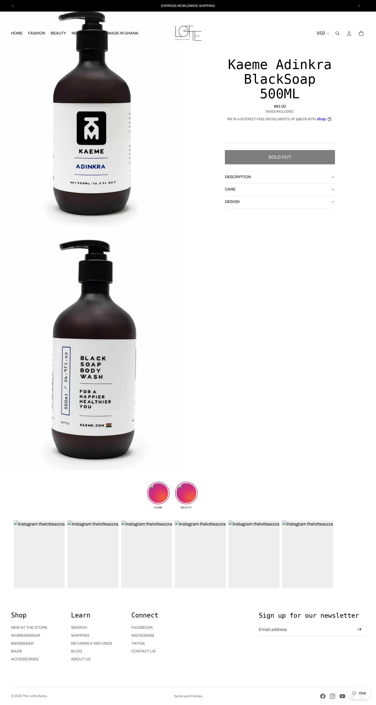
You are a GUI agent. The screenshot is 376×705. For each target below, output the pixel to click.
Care (230, 189)
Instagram (142, 635)
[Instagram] (332, 696)
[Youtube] (342, 696)
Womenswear (25, 635)
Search (79, 627)
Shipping (80, 635)
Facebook (142, 627)
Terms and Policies (188, 696)
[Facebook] (323, 696)
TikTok (138, 643)
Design (232, 202)
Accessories (25, 659)
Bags (16, 651)
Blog (76, 651)
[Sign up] (359, 629)
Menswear (22, 643)
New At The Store (29, 627)
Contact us (143, 651)
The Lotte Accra (35, 696)
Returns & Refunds (91, 643)
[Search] (337, 33)
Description (238, 177)
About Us (81, 659)
